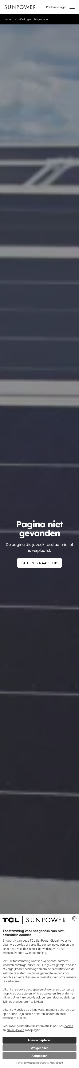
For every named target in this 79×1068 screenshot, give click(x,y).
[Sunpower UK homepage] (20, 7)
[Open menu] (72, 7)
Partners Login (56, 7)
